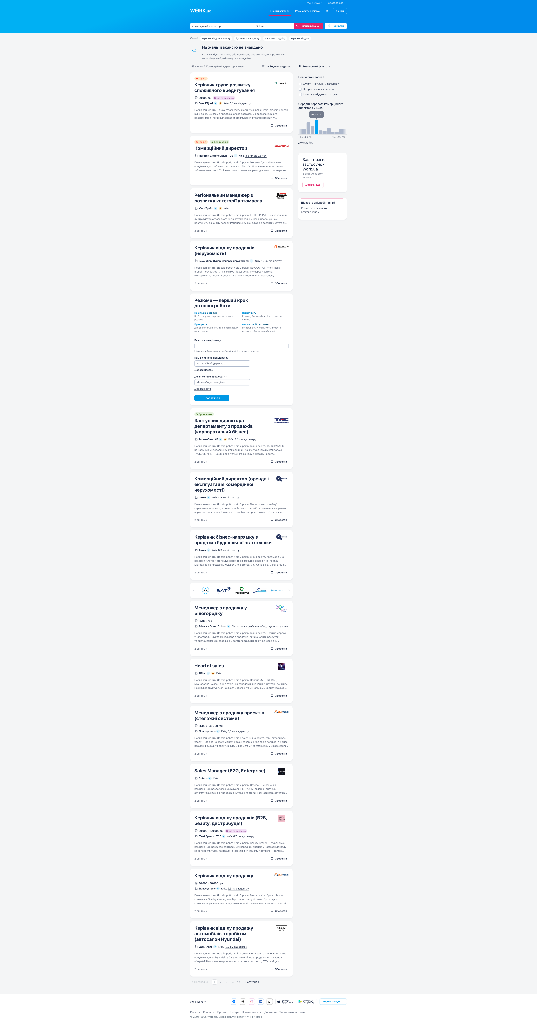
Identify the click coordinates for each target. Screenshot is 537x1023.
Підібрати (338, 25)
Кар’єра (234, 1012)
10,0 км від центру (236, 946)
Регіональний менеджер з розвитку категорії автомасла (228, 198)
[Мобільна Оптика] (205, 590)
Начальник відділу (275, 38)
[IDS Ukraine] (278, 590)
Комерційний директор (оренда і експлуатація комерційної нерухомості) (231, 484)
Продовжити (212, 398)
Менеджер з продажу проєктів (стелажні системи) (229, 715)
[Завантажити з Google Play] (307, 1002)
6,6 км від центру (238, 731)
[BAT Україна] (224, 590)
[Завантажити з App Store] (285, 1002)
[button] (327, 11)
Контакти (209, 1012)
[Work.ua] (200, 10)
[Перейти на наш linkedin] (261, 1002)
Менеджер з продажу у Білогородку (220, 610)
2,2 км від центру (245, 439)
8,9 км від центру (228, 497)
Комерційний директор (220, 148)
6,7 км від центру (243, 836)
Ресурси (195, 1012)
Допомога (270, 1012)
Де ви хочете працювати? (210, 376)
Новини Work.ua (252, 1012)
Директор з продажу (247, 38)
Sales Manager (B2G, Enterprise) (230, 770)
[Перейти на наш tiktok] (270, 1002)
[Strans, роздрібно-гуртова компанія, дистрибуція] (260, 590)
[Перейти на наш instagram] (252, 1002)
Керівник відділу (300, 38)
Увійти (340, 11)
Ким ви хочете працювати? (211, 357)
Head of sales (209, 665)
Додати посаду (203, 369)
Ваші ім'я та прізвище (207, 340)
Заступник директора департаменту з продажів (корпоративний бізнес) (223, 426)
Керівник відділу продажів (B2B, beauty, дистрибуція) (230, 820)
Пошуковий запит (310, 77)
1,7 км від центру (271, 260)
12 (238, 981)
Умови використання (292, 1012)
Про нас (222, 1012)
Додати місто (202, 388)
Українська (196, 1001)
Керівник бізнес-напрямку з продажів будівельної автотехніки (233, 539)
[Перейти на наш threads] (243, 1002)
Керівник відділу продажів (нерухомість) (224, 250)
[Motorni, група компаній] (242, 590)
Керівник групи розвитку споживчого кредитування (224, 87)
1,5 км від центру (240, 103)
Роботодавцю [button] (331, 1001)
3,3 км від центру (256, 155)
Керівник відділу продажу (216, 38)
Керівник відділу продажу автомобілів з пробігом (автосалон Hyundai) (223, 933)
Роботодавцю (335, 2)
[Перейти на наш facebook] (234, 1002)
